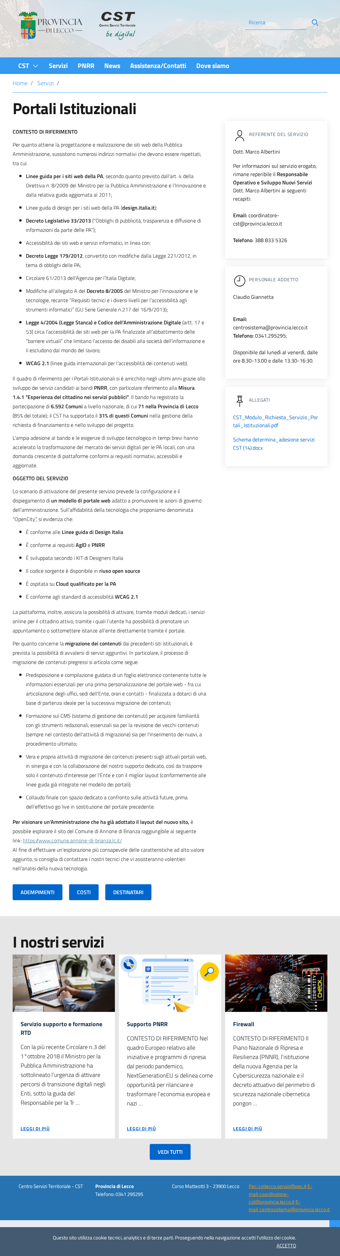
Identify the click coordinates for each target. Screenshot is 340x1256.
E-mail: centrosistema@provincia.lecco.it (289, 1205)
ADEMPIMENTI (37, 892)
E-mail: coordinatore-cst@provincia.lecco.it (280, 1194)
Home (20, 83)
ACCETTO (286, 1245)
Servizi (45, 83)
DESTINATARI (128, 892)
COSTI (84, 892)
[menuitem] (28, 65)
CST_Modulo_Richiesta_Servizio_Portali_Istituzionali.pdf (275, 421)
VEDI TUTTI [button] (170, 1152)
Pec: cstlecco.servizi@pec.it (277, 1186)
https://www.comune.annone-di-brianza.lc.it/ (72, 840)
